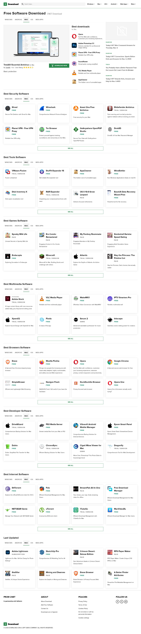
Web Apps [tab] (39, 19)
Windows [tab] (8, 19)
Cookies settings (83, 618)
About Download (46, 601)
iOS (105, 4)
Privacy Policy (82, 601)
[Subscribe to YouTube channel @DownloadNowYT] (125, 601)
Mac (98, 4)
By (7, 67)
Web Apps (123, 4)
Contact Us (44, 608)
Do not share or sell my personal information (85, 613)
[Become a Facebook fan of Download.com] (117, 601)
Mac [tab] (26, 19)
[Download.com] (11, 4)
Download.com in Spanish (49, 612)
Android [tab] (18, 19)
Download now (61, 65)
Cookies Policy (83, 608)
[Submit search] (22, 4)
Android (113, 4)
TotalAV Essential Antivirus (19, 65)
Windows (90, 4)
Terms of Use (82, 605)
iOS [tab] (32, 19)
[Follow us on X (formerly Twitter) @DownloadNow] (121, 601)
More (132, 4)
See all (70, 148)
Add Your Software (47, 605)
